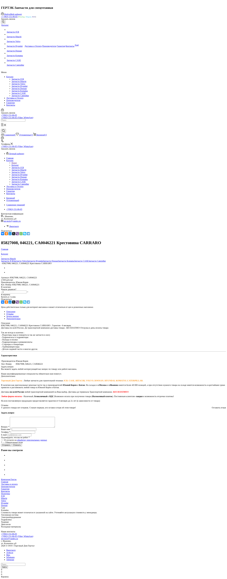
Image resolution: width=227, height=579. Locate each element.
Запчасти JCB (18, 79)
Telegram (10, 560)
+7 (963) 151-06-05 (9, 16)
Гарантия (10, 103)
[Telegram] (28, 233)
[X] (13, 233)
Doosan (4, 505)
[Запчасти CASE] (15, 58)
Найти (4, 567)
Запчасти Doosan (19, 88)
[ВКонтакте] (2, 233)
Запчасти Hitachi (19, 81)
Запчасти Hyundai (19, 86)
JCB (3, 496)
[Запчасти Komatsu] (15, 53)
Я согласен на (25, 440)
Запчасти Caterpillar (20, 96)
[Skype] (24, 233)
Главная (4, 482)
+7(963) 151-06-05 (9, 115)
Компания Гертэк (9, 479)
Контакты (10, 105)
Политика (5, 493)
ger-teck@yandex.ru (12, 221)
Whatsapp (10, 557)
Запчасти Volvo (18, 84)
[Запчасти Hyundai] (15, 44)
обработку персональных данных (32, 440)
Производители (13, 100)
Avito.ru (9, 552)
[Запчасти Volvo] (15, 39)
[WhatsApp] (21, 233)
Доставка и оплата (9, 484)
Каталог (10, 77)
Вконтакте (14, 226)
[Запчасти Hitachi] (15, 34)
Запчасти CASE (19, 93)
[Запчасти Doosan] (15, 48)
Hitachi (4, 498)
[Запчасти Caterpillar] (15, 63)
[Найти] (2, 123)
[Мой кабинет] (2, 110)
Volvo (3, 501)
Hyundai (4, 503)
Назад (14, 163)
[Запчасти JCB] (15, 29)
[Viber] (17, 233)
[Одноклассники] (6, 233)
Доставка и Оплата (14, 98)
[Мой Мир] (10, 233)
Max (8, 555)
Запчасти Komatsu (20, 91)
